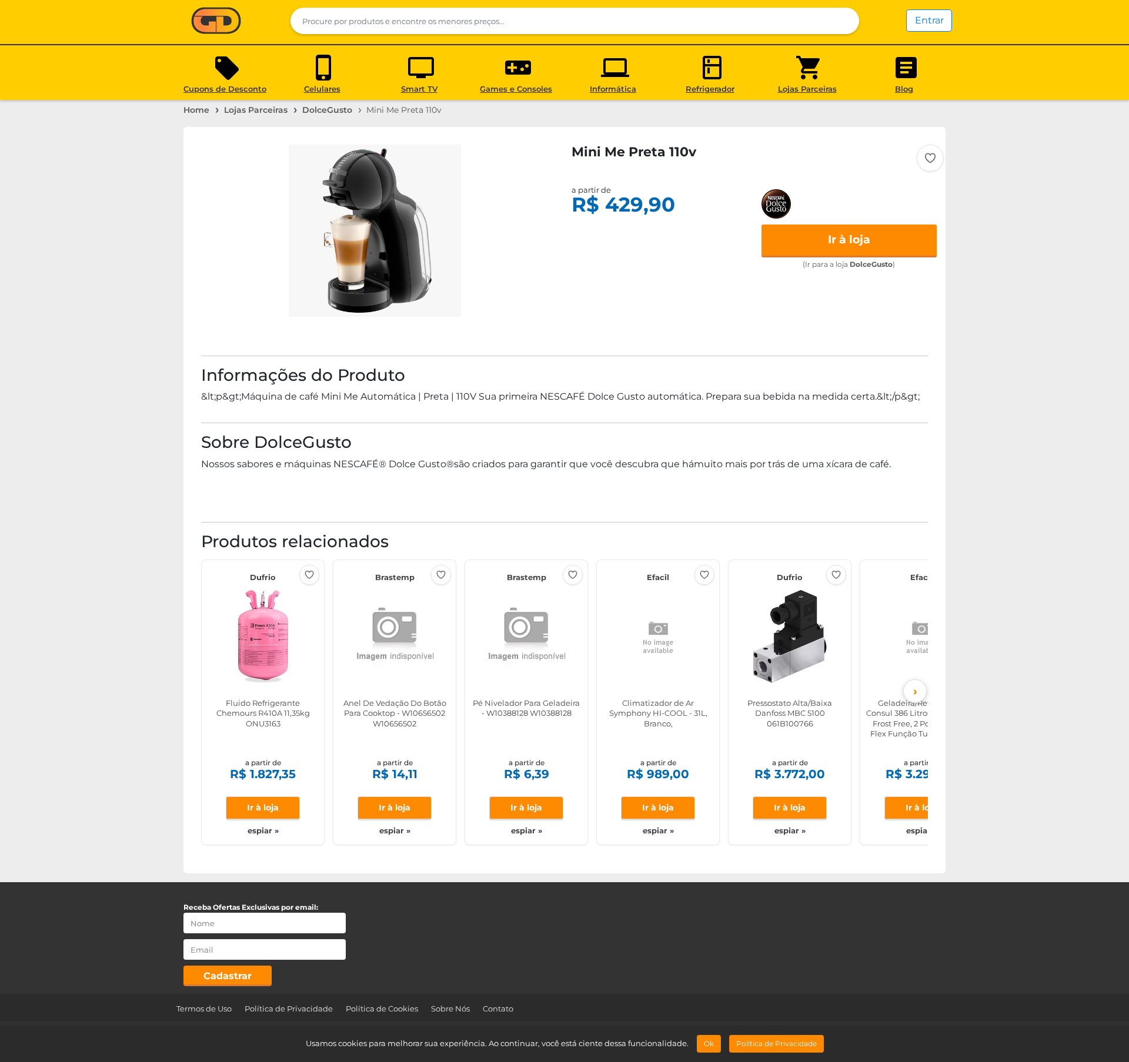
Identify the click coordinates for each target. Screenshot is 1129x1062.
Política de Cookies (382, 1008)
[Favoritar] (930, 158)
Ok (709, 1043)
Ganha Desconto (216, 21)
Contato (498, 1008)
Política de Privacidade (289, 1008)
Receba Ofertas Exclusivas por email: (250, 907)
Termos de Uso (204, 1008)
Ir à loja (849, 239)
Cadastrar (227, 975)
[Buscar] (843, 21)
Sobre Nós (450, 1008)
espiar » (263, 830)
